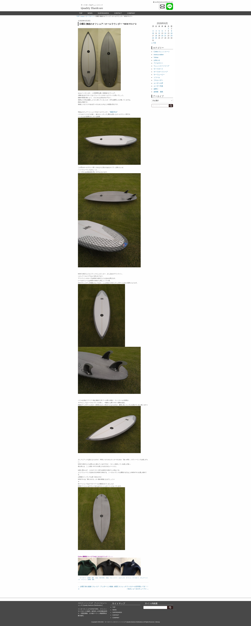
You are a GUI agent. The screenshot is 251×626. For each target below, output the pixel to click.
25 (156, 38)
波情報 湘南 (90, 577)
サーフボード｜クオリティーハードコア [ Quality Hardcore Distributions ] (124, 622)
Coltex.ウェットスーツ (162, 51)
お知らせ (157, 60)
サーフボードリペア (161, 72)
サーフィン (128, 577)
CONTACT (118, 13)
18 (156, 35)
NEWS (90, 13)
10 (153, 33)
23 (171, 35)
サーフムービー (159, 74)
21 (165, 35)
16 (171, 33)
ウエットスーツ (113, 577)
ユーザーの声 (158, 83)
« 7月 (153, 43)
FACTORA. (102, 577)
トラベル (157, 77)
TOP (80, 13)
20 (162, 35)
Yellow (107, 577)
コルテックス (121, 577)
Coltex (96, 577)
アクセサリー (158, 63)
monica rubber (159, 54)
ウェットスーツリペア (161, 66)
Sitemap (157, 622)
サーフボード (83, 577)
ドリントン (84, 579)
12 (159, 33)
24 (153, 38)
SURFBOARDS (103, 13)
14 (165, 33)
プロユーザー (158, 80)
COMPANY (131, 13)
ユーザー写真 (158, 86)
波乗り (156, 89)
